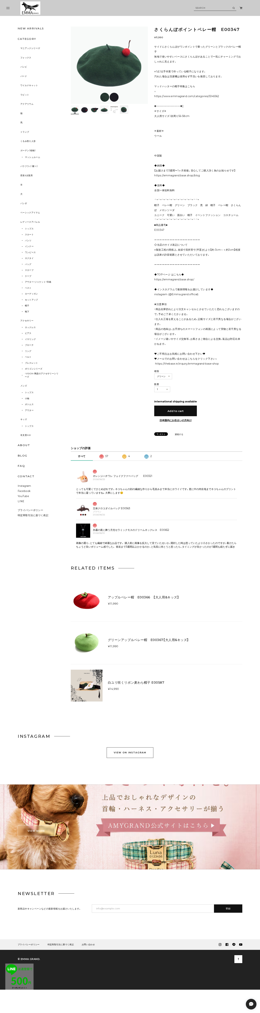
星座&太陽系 (26, 175)
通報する (179, 434)
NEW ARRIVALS (31, 28)
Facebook (24, 491)
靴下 (27, 311)
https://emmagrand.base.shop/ (174, 279)
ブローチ (29, 345)
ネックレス (30, 327)
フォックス (25, 57)
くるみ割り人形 (28, 141)
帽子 (27, 305)
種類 (156, 371)
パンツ (28, 240)
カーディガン (31, 293)
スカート (29, 234)
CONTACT (26, 476)
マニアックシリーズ (30, 48)
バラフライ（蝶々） (29, 166)
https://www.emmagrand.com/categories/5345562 (186, 96)
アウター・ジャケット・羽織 (38, 282)
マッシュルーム (32, 157)
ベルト (28, 357)
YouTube (23, 496)
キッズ (23, 419)
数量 (156, 384)
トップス (29, 228)
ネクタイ (29, 258)
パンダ (23, 203)
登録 (228, 908)
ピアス (28, 333)
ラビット (24, 94)
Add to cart (175, 411)
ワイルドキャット (29, 85)
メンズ (23, 385)
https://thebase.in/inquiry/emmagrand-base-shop (187, 363)
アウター (29, 410)
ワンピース (30, 252)
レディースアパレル (30, 222)
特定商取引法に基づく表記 (33, 515)
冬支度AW (25, 435)
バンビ (23, 66)
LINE (21, 501)
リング (28, 351)
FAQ (21, 465)
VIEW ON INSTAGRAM (130, 752)
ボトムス (29, 404)
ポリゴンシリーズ (33, 368)
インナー (29, 246)
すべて (81, 456)
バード (23, 76)
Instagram (24, 485)
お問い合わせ (88, 944)
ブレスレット (31, 363)
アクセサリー (26, 320)
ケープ (28, 276)
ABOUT (24, 445)
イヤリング (30, 339)
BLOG (22, 455)
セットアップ (31, 299)
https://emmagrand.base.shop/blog (177, 175)
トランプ (24, 132)
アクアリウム (26, 104)
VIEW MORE (36, 830)
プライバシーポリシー (30, 510)
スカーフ (29, 270)
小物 (27, 398)
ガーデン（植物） (28, 150)
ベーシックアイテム (30, 212)
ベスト (28, 288)
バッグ (28, 264)
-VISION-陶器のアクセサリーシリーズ (41, 375)
